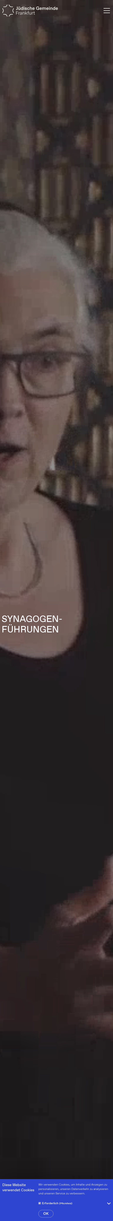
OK (46, 1213)
